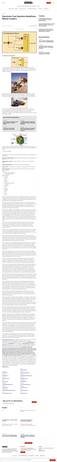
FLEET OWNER (37, 455)
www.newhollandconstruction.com (8, 390)
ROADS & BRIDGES (31, 455)
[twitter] (19, 29)
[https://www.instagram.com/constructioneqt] (40, 450)
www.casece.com (23, 369)
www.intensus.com (23, 378)
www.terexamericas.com (7, 393)
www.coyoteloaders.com (25, 372)
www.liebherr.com (23, 387)
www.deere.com (23, 381)
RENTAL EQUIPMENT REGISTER (23, 455)
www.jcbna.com (5, 381)
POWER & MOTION (42, 455)
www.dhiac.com (5, 375)
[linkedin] (17, 29)
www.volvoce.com (23, 393)
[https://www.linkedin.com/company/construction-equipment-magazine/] (41, 450)
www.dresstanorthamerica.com (26, 375)
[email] (22, 29)
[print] (36, 29)
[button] (2, 2)
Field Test (3, 13)
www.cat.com (4, 372)
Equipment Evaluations (32, 8)
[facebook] (16, 29)
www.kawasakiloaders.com (7, 384)
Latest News (40, 8)
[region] (28, 460)
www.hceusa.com (5, 378)
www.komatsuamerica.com (25, 384)
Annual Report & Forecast (13, 8)
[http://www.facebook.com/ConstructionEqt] (39, 450)
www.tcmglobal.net (24, 390)
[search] (4, 2)
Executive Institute (23, 8)
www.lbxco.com (5, 387)
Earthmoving (46, 8)
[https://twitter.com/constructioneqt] (42, 450)
